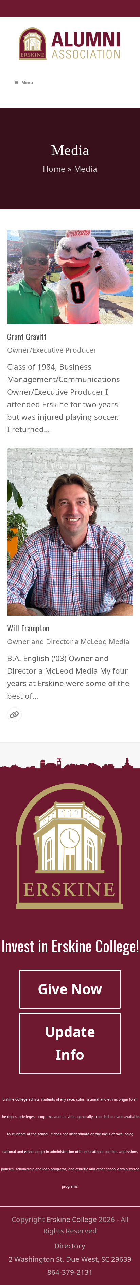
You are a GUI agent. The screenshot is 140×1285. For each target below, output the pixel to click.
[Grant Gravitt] (70, 276)
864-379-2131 (70, 1272)
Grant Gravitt (27, 336)
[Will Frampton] (70, 531)
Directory (69, 1245)
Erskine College (71, 1219)
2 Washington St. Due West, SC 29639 (70, 1259)
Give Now (70, 989)
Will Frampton (28, 628)
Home (54, 169)
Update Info (70, 1043)
